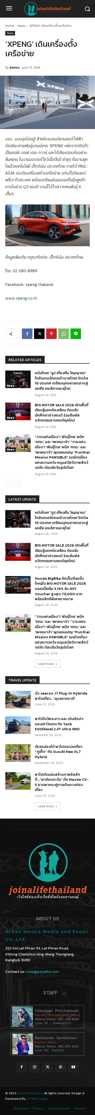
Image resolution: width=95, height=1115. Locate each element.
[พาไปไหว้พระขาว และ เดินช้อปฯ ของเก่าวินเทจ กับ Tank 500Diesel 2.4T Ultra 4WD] (18, 725)
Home (9, 25)
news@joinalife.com (42, 971)
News (21, 25)
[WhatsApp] (63, 333)
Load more (46, 663)
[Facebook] (27, 333)
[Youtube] (73, 1067)
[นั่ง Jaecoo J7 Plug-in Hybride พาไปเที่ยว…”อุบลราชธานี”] (18, 699)
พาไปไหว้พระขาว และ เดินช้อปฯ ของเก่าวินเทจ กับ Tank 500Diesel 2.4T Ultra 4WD (59, 724)
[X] (39, 333)
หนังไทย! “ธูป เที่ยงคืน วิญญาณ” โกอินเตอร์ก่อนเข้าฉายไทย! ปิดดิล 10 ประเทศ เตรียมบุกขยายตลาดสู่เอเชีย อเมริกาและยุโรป (61, 380)
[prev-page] (8, 483)
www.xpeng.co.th (21, 298)
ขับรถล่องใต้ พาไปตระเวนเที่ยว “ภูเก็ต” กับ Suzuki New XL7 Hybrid (58, 752)
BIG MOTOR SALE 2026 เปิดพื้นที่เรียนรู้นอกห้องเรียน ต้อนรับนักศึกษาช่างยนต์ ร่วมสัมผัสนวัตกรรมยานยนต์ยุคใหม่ (61, 412)
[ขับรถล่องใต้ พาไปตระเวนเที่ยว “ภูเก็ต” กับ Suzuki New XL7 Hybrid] (18, 753)
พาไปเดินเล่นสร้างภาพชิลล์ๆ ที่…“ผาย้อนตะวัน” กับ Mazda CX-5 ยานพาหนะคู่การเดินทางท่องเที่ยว (62, 782)
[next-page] (17, 483)
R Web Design (38, 1098)
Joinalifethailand (29, 1093)
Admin (15, 67)
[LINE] (75, 333)
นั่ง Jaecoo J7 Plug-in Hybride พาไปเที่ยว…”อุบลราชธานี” (61, 696)
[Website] (60, 1067)
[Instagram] (34, 1067)
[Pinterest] (51, 333)
